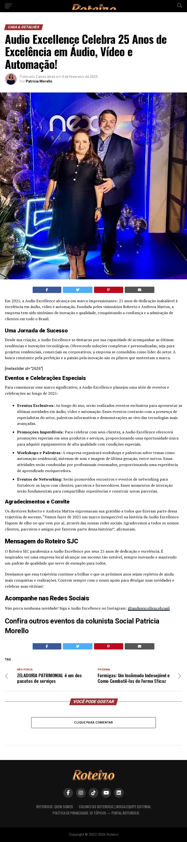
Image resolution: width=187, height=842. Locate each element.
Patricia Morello (39, 81)
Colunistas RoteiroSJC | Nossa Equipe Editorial (115, 806)
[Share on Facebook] (47, 290)
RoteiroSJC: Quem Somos (54, 806)
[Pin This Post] (108, 290)
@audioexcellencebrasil (149, 608)
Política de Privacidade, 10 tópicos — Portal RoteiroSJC (96, 812)
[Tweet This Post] (78, 290)
